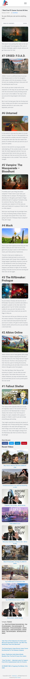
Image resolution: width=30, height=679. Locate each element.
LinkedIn (17, 443)
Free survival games (17, 626)
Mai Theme (18, 677)
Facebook (5, 443)
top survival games (11, 631)
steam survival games (15, 629)
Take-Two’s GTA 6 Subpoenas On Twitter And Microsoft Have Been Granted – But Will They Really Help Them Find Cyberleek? (14, 642)
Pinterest (24, 443)
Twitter (11, 443)
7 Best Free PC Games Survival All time (14, 624)
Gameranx (14, 675)
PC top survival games (15, 628)
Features (9, 622)
